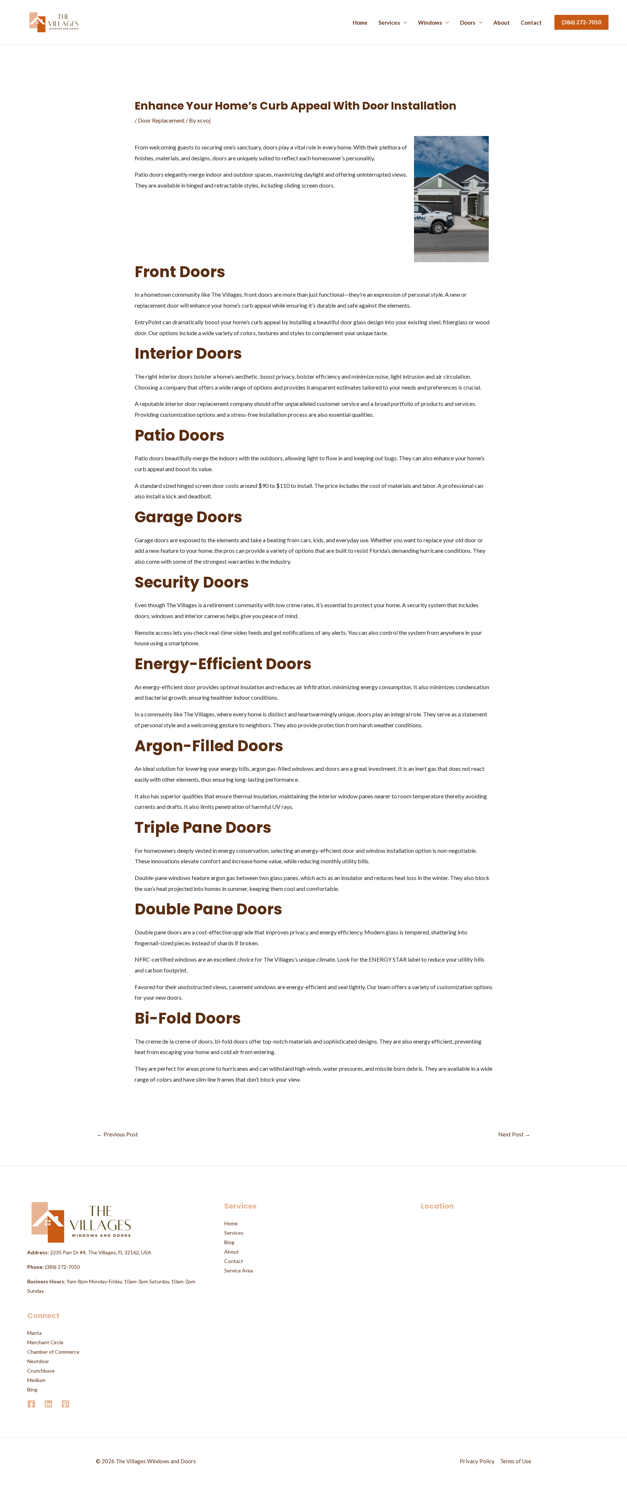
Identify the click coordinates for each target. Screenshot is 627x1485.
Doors (467, 22)
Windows (430, 22)
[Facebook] (31, 1404)
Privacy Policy (477, 1461)
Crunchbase (41, 1370)
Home (360, 22)
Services (389, 22)
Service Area (238, 1270)
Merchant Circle (45, 1342)
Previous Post (117, 1134)
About (501, 22)
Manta (34, 1333)
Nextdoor (38, 1361)
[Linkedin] (48, 1404)
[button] (581, 22)
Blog (229, 1242)
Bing (32, 1389)
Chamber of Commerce (53, 1352)
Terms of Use (515, 1461)
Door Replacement (161, 120)
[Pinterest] (65, 1404)
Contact (531, 22)
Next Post (514, 1134)
